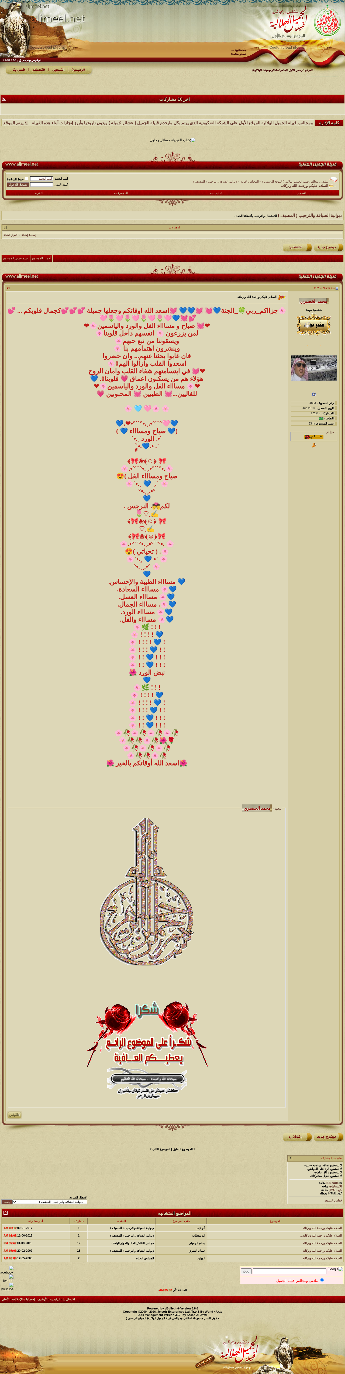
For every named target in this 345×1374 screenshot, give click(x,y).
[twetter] (6, 1281)
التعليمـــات (216, 192)
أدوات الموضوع (41, 258)
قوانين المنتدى (333, 1200)
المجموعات (121, 192)
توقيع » (276, 808)
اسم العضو (61, 178)
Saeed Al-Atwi (197, 1314)
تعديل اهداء (10, 235)
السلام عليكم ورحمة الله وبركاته (322, 1228)
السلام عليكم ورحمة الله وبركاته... (321, 1235)
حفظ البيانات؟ (15, 179)
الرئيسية (55, 1299)
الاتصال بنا (69, 1299)
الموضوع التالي (161, 1149)
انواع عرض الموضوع (16, 258)
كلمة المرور (61, 184)
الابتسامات (335, 1186)
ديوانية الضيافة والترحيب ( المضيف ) (215, 181)
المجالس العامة (249, 181)
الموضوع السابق (183, 1149)
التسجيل (301, 192)
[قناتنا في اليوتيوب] (6, 1289)
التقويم (39, 192)
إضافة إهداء (29, 235)
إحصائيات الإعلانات (23, 1299)
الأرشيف (42, 1299)
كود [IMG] (335, 1189)
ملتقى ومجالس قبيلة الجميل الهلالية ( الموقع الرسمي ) (295, 181)
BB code (332, 1182)
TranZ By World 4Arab (206, 1311)
